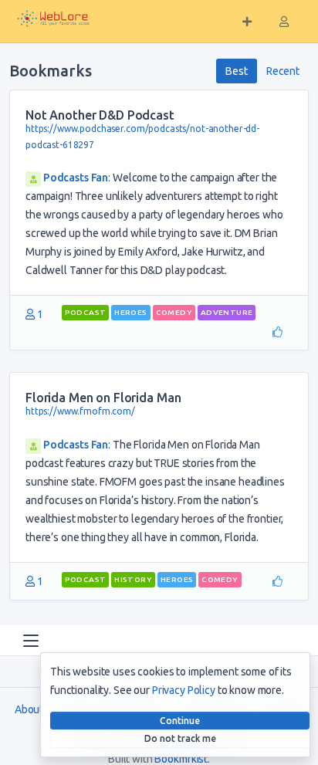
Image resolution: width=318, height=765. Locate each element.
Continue (180, 721)
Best (236, 71)
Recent (282, 71)
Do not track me (180, 738)
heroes (130, 312)
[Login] (284, 21)
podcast (86, 312)
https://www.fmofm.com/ (80, 411)
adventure (227, 312)
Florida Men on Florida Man (103, 398)
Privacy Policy (183, 690)
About (29, 709)
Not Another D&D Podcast (99, 115)
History (133, 579)
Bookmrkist (181, 759)
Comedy (174, 312)
